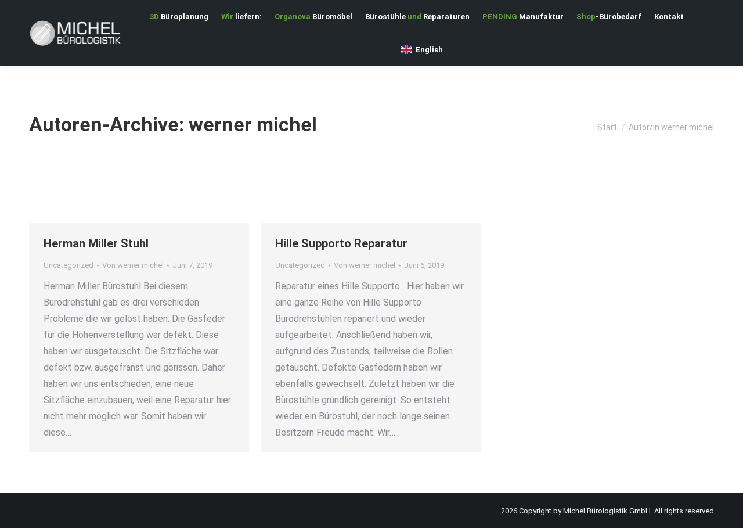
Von (133, 265)
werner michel (253, 124)
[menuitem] (179, 16)
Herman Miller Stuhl (96, 243)
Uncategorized (68, 265)
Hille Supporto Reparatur (341, 243)
